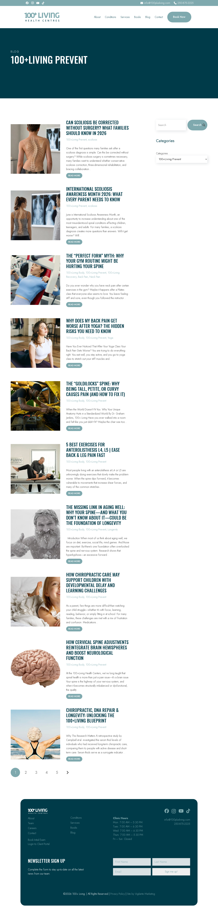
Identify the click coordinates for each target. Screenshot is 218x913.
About (31, 818)
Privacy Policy (117, 894)
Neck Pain (94, 277)
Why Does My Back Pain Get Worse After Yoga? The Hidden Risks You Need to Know (95, 325)
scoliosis (92, 140)
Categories (162, 153)
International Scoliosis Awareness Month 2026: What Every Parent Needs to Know (94, 194)
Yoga (110, 338)
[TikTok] (43, 3)
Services (75, 823)
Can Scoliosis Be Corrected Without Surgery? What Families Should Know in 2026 (97, 127)
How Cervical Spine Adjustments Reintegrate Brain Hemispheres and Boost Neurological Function (97, 650)
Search (197, 125)
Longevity (113, 529)
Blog (72, 833)
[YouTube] (37, 3)
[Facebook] (27, 3)
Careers (32, 828)
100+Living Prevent (76, 140)
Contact (32, 833)
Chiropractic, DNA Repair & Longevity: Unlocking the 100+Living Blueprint (92, 715)
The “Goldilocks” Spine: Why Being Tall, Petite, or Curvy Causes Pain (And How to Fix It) (95, 388)
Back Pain (83, 277)
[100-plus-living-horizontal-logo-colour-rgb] (41, 17)
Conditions (76, 818)
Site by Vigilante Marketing (141, 894)
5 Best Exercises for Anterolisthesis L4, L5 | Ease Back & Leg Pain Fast (93, 449)
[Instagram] (32, 3)
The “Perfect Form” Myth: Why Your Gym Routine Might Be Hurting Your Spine (95, 260)
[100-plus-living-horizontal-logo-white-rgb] (37, 811)
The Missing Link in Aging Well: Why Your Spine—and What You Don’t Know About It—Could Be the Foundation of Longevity (96, 515)
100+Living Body (75, 273)
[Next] (67, 772)
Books (73, 828)
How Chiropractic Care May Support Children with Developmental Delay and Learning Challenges (93, 582)
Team (31, 823)
